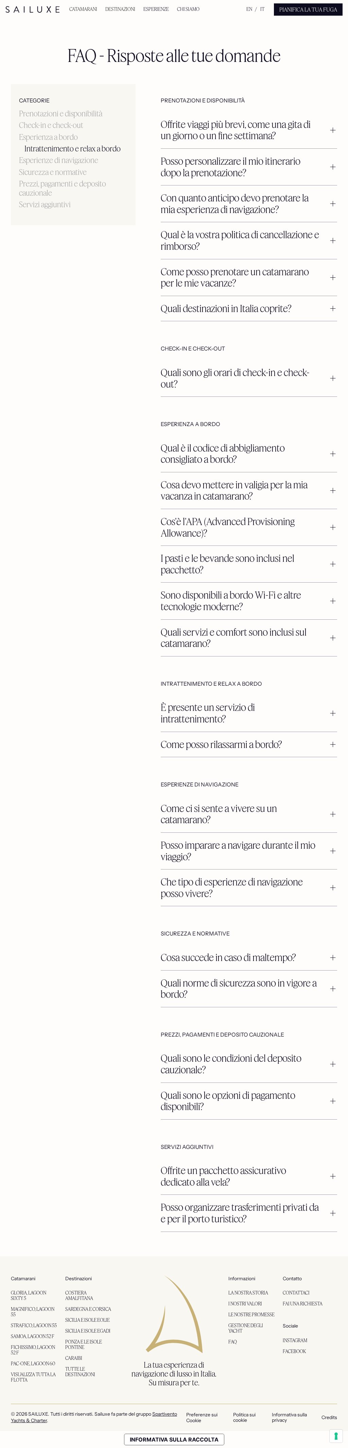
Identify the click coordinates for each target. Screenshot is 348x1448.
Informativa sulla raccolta (174, 1439)
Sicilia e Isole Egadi (87, 1331)
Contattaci (296, 1293)
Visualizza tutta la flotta (33, 1377)
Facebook (294, 1351)
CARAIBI (73, 1358)
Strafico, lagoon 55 (34, 1325)
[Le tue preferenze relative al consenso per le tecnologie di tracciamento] (336, 1436)
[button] (83, 9)
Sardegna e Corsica (88, 1309)
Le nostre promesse (251, 1314)
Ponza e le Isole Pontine (83, 1344)
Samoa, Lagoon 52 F (32, 1336)
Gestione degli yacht (245, 1328)
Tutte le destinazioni (80, 1371)
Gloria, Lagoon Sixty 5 (28, 1295)
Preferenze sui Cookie (202, 1417)
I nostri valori (245, 1303)
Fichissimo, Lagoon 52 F (33, 1349)
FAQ (232, 1342)
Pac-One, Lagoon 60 (33, 1363)
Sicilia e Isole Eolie (87, 1320)
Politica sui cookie (244, 1417)
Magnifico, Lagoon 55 (32, 1311)
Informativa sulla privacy (289, 1417)
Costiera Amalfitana (79, 1295)
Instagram (295, 1340)
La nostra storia (248, 1293)
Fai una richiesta (303, 1303)
